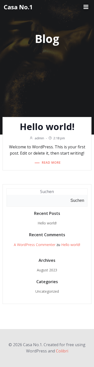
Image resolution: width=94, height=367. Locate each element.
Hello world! (47, 223)
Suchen (47, 191)
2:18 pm (59, 138)
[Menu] (86, 7)
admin (39, 138)
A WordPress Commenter (34, 244)
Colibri (62, 351)
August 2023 (47, 270)
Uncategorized (47, 291)
